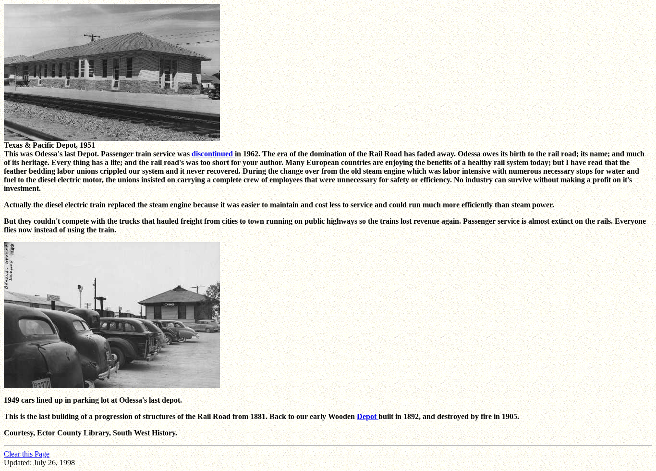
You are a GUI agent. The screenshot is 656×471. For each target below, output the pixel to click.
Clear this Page (26, 454)
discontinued (213, 154)
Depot (367, 416)
